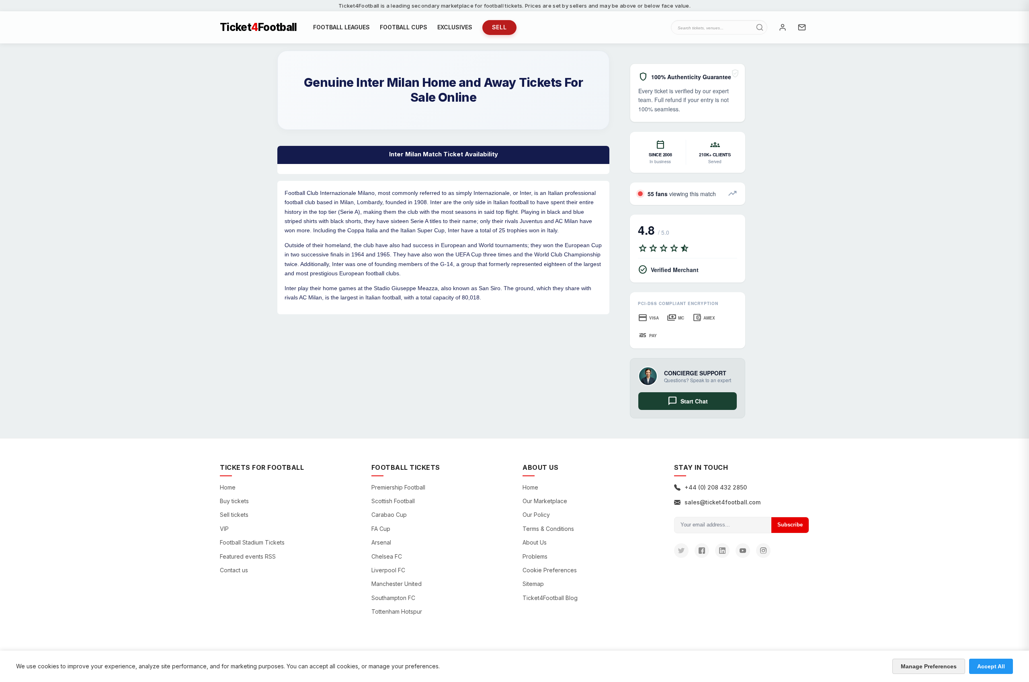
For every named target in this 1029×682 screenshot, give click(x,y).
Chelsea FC (386, 556)
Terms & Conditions (548, 528)
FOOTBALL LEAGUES (341, 27)
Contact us (234, 570)
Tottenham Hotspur (396, 611)
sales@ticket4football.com (722, 502)
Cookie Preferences (550, 570)
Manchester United (396, 583)
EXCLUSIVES (454, 27)
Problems (535, 556)
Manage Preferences (929, 666)
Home (228, 487)
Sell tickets (234, 514)
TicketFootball (258, 27)
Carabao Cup (389, 514)
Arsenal (381, 542)
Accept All (991, 666)
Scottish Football (393, 501)
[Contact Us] (802, 27)
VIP (224, 528)
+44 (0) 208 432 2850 (716, 487)
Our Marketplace (545, 501)
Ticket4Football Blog (550, 597)
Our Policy (536, 514)
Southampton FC (393, 597)
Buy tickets (234, 501)
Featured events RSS (248, 556)
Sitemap (533, 583)
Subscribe (790, 525)
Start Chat (688, 401)
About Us (535, 542)
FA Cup (380, 528)
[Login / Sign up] (782, 27)
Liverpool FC (388, 570)
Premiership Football (398, 487)
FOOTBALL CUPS (403, 27)
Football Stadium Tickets (252, 542)
